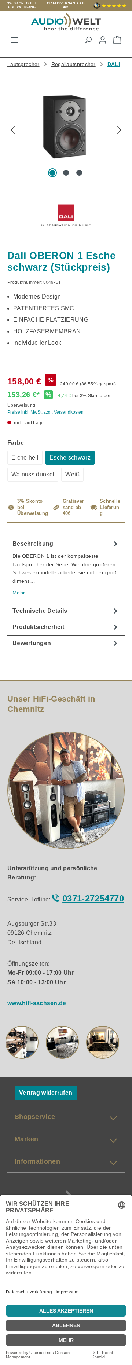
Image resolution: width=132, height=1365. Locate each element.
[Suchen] (88, 40)
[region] (66, 133)
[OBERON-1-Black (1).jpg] (65, 123)
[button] (22, 1042)
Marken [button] (26, 1139)
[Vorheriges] (12, 130)
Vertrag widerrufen (45, 1093)
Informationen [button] (37, 1161)
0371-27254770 (93, 898)
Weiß (74, 476)
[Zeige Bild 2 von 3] (66, 173)
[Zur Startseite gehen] (66, 22)
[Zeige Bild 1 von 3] (53, 173)
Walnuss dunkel (34, 476)
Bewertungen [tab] (31, 643)
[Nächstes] (119, 130)
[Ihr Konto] (102, 40)
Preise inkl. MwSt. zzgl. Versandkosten (45, 412)
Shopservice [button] (35, 1116)
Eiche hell (27, 459)
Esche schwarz (72, 459)
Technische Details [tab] (39, 611)
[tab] (66, 570)
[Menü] (14, 40)
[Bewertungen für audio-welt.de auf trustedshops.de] (110, 5)
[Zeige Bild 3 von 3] (79, 173)
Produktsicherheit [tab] (38, 627)
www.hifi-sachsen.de (36, 1003)
